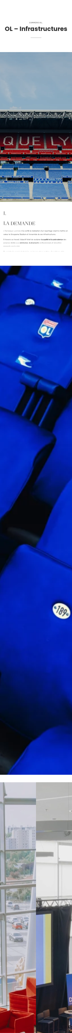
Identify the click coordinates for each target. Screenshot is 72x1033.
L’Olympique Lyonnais (12, 230)
